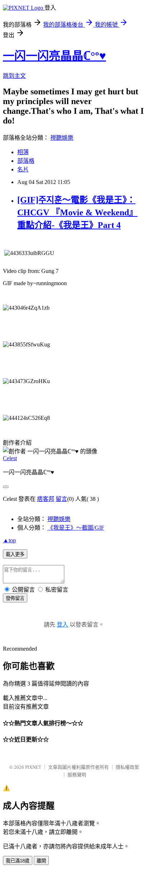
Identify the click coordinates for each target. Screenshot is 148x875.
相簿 (23, 152)
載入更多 (15, 554)
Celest (10, 458)
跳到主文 (14, 76)
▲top (9, 540)
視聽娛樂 (61, 138)
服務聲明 (77, 774)
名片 (23, 169)
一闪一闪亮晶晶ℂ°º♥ (54, 55)
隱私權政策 (127, 767)
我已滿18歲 (17, 860)
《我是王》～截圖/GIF (75, 528)
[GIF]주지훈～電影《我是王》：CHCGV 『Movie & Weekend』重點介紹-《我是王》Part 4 (77, 212)
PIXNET (33, 767)
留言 (61, 499)
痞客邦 (45, 499)
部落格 (25, 161)
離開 (41, 860)
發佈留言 (15, 598)
